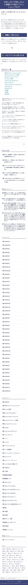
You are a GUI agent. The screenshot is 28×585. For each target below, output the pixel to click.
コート (6, 438)
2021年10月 (7, 270)
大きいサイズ (8, 88)
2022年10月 (7, 245)
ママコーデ (5, 561)
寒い (8, 570)
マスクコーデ (8, 86)
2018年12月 (7, 391)
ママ (23, 559)
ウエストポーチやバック (11, 80)
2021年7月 (7, 281)
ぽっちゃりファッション (11, 76)
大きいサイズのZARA (10, 493)
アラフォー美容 (9, 78)
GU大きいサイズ (14, 551)
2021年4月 (7, 292)
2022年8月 (7, 252)
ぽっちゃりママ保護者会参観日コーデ (12, 123)
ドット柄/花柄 (7, 449)
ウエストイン (6, 557)
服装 (15, 570)
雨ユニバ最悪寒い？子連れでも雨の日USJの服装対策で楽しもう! (14, 155)
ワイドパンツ (6, 563)
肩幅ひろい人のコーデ (10, 522)
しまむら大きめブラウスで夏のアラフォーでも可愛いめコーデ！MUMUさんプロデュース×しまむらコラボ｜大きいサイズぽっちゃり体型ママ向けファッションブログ (14, 207)
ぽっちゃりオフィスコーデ (11, 416)
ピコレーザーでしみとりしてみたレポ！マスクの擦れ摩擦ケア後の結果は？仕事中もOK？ (14, 167)
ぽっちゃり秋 (12, 555)
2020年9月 (7, 314)
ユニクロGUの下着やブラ (10, 464)
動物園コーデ (7, 478)
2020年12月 (7, 303)
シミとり (6, 442)
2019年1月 (7, 387)
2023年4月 (7, 241)
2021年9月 (7, 274)
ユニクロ (11, 561)
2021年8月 (7, 278)
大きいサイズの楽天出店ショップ (12, 504)
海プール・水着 (8, 518)
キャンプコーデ (9, 82)
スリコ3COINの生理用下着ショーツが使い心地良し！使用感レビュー (14, 173)
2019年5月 (7, 372)
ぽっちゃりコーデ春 (18, 553)
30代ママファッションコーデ (13, 73)
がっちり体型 (7, 409)
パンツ (5, 559)
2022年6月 (7, 256)
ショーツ (16, 557)
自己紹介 (7, 94)
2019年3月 (7, 380)
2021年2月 (7, 299)
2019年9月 (7, 358)
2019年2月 (7, 383)
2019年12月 (7, 347)
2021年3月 (7, 296)
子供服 (6, 90)
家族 (4, 570)
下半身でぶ (7, 467)
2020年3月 (7, 336)
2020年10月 (7, 310)
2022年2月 (7, 263)
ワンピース (12, 563)
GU (8, 551)
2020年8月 (7, 318)
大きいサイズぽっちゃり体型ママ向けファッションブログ (14, 4)
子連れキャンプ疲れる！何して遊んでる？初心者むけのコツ (14, 161)
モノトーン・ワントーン (10, 460)
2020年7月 (7, 321)
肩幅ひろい (8, 572)
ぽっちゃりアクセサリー (10, 413)
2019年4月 (7, 376)
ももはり (6, 427)
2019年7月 (7, 365)
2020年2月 (7, 340)
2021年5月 (7, 289)
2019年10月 (7, 354)
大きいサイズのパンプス (10, 500)
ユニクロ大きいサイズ (18, 561)
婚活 (5, 507)
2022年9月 (7, 248)
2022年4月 (7, 259)
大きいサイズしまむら (10, 486)
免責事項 (19, 581)
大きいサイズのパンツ (10, 496)
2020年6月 (7, 325)
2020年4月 (7, 332)
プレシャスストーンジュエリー (13, 84)
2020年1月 (7, 343)
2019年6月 (7, 369)
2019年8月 (7, 361)
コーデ (11, 557)
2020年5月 (7, 329)
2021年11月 (7, 267)
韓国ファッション (8, 529)
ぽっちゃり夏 (6, 555)
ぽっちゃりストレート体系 (12, 74)
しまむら (5, 553)
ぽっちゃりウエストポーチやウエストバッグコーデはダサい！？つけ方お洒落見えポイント (13, 132)
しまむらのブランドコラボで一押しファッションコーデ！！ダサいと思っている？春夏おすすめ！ (14, 214)
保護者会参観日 (8, 475)
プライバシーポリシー (9, 539)
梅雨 (19, 570)
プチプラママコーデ (17, 559)
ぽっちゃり (11, 553)
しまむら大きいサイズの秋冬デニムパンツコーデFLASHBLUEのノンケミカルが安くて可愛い (14, 180)
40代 (4, 551)
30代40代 (6, 402)
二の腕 (6, 471)
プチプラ (9, 559)
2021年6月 (7, 285)
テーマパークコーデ (9, 445)
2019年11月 (7, 351)
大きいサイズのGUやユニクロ (12, 489)
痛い (23, 570)
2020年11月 (7, 307)
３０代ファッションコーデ (17, 572)
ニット (22, 557)
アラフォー (19, 555)
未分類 (6, 92)
